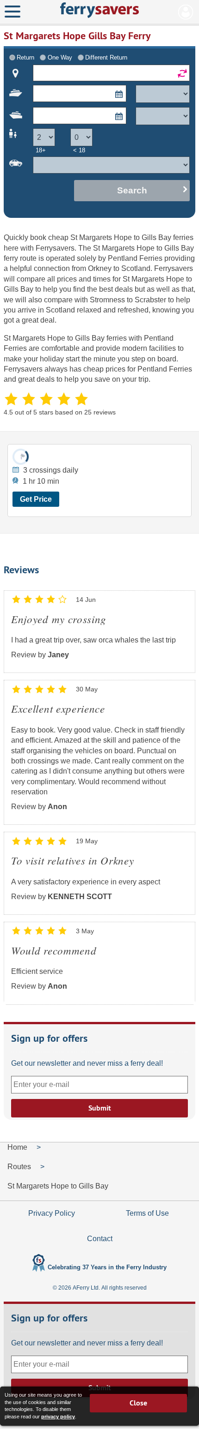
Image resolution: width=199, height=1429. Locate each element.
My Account (185, 12)
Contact (99, 1239)
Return (25, 57)
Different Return (106, 57)
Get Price (36, 499)
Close (138, 1403)
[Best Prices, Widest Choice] (99, 10)
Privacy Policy (51, 1213)
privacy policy (58, 1416)
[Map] (15, 73)
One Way (60, 57)
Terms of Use (147, 1213)
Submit (99, 1108)
